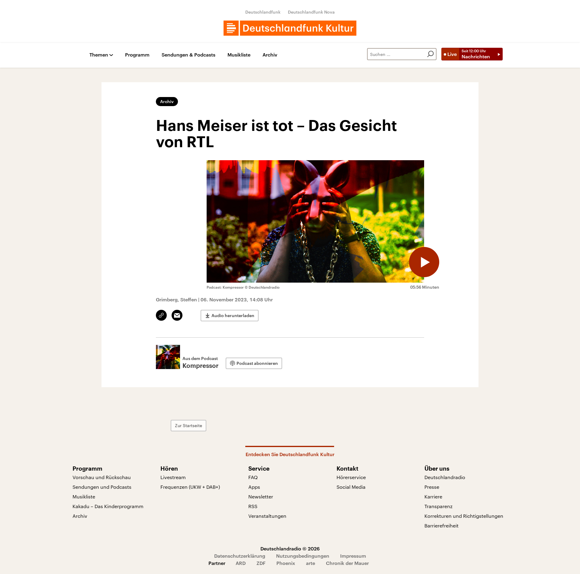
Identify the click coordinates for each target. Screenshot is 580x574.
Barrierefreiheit (441, 525)
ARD (241, 563)
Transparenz (438, 506)
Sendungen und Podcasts (101, 487)
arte (310, 563)
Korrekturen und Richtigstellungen (463, 516)
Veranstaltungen (267, 516)
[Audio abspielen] (424, 262)
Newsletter (260, 496)
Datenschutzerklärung (239, 556)
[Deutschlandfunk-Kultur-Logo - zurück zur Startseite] (290, 28)
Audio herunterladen (232, 315)
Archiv (270, 54)
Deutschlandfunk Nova (311, 12)
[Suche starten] (430, 54)
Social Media (351, 487)
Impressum (353, 556)
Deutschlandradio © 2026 (290, 548)
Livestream (173, 477)
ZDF (261, 563)
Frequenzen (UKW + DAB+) (190, 487)
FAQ (253, 477)
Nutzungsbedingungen (302, 556)
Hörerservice (351, 477)
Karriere (433, 496)
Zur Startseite (188, 425)
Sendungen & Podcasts (188, 54)
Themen (98, 54)
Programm (137, 54)
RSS (252, 506)
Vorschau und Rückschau (101, 477)
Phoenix (285, 563)
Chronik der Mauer (347, 563)
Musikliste (238, 54)
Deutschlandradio (444, 477)
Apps (254, 487)
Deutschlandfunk (263, 12)
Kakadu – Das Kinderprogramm (107, 506)
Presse (431, 487)
